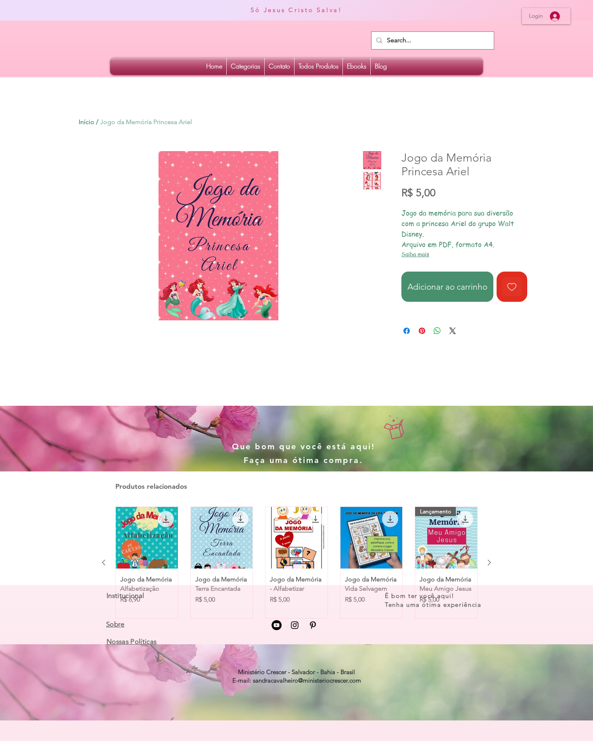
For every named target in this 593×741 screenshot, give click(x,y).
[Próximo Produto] (489, 562)
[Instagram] (295, 625)
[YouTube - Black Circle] (276, 625)
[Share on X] (452, 331)
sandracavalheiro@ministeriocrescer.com (307, 680)
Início (86, 122)
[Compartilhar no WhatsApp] (437, 331)
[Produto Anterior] (104, 562)
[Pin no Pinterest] (422, 331)
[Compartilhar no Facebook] (406, 331)
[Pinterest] (313, 625)
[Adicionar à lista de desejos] (512, 287)
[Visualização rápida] (147, 538)
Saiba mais (415, 254)
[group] (296, 562)
